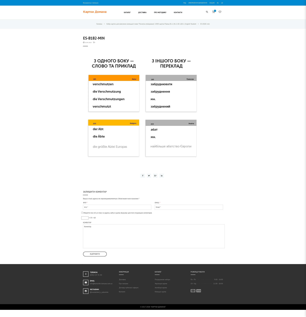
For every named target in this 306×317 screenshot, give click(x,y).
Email (157, 203)
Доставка (122, 279)
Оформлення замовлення (197, 3)
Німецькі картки (160, 292)
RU (218, 3)
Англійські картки (161, 288)
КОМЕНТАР (87, 222)
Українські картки (161, 283)
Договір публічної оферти (128, 288)
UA (222, 3)
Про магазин (123, 283)
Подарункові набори (162, 279)
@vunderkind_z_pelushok (99, 292)
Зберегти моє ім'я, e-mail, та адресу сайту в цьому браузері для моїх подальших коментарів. (117, 213)
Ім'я (85, 203)
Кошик (212, 3)
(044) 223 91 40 (96, 275)
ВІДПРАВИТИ (95, 254)
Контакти (122, 292)
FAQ (184, 3)
